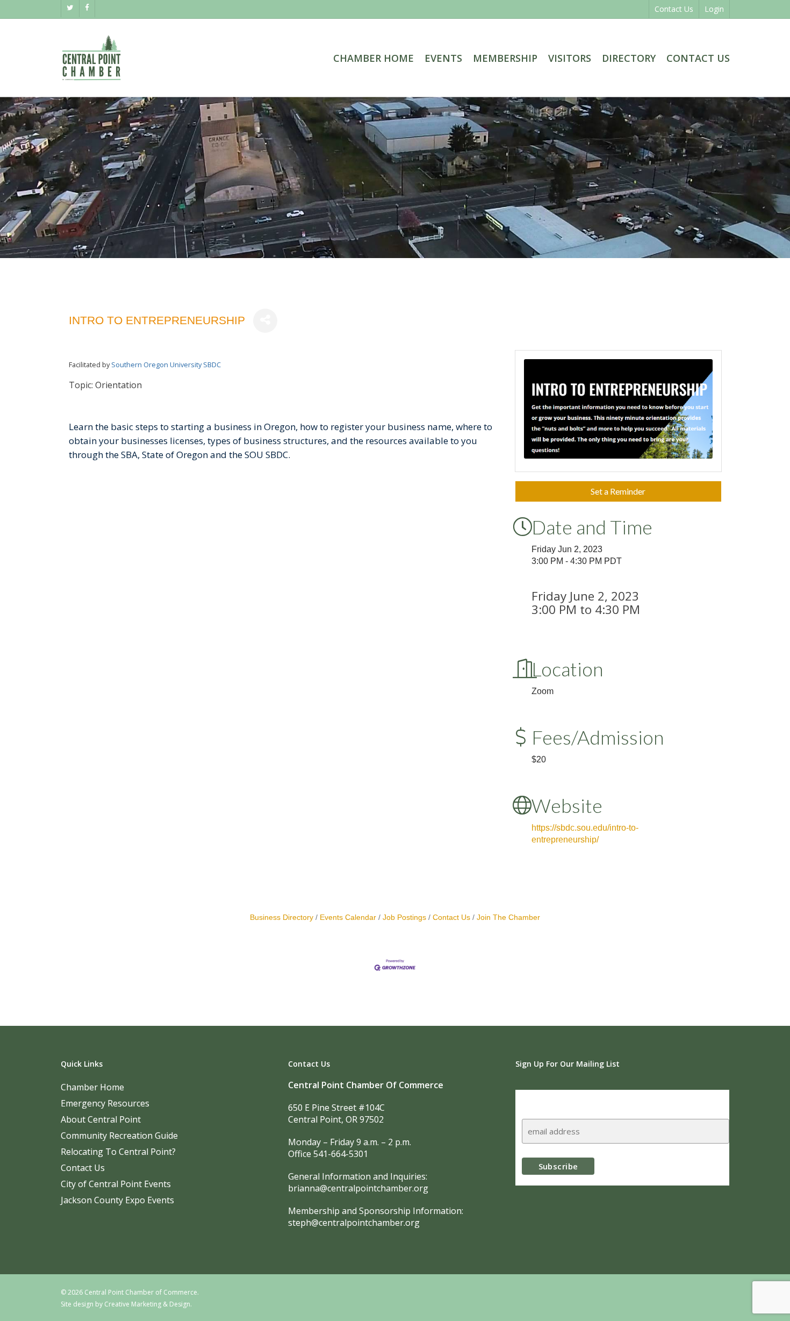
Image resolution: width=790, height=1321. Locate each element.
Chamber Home (92, 1087)
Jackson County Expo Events (117, 1200)
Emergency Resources (105, 1103)
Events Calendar (348, 917)
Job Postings (404, 917)
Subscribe (543, 1099)
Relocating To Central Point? (118, 1152)
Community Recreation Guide (119, 1135)
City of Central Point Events (116, 1184)
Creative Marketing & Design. (148, 1304)
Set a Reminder (618, 491)
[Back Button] (71, 285)
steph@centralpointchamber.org (354, 1223)
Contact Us (451, 917)
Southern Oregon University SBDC (166, 364)
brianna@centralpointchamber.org (358, 1188)
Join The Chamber (508, 917)
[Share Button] (265, 321)
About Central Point (101, 1119)
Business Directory (281, 917)
